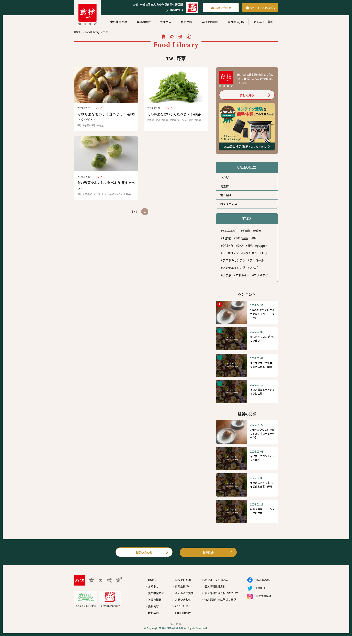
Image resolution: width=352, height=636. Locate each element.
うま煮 (227, 275)
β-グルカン (250, 253)
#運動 (246, 231)
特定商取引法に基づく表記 (220, 599)
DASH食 (228, 245)
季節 (87, 125)
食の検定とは (118, 22)
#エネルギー (231, 231)
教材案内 (186, 22)
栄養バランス (179, 120)
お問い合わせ (221, 8)
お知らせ (153, 586)
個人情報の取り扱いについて (221, 593)
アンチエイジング (234, 267)
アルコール (257, 260)
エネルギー (242, 275)
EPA (250, 245)
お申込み (208, 552)
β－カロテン (231, 253)
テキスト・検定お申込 (260, 8)
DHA (240, 245)
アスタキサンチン (234, 260)
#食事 (258, 231)
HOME (152, 580)
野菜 (101, 125)
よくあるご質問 (263, 22)
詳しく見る (247, 95)
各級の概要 (143, 22)
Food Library (183, 613)
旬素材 (224, 186)
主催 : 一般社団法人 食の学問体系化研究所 (158, 4)
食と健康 (226, 195)
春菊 (165, 120)
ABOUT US (174, 10)
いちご (253, 267)
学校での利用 (210, 22)
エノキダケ (261, 275)
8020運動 (242, 238)
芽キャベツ (115, 194)
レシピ (224, 177)
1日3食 (227, 238)
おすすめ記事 (228, 204)
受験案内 (165, 22)
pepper (262, 245)
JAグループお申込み (216, 580)
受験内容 (153, 606)
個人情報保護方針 (215, 586)
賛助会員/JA (236, 22)
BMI (254, 238)
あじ (264, 253)
